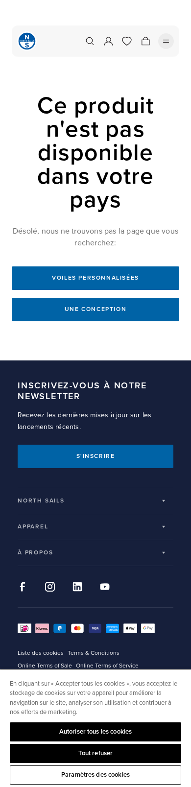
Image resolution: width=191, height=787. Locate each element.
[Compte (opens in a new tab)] (108, 41)
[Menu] (166, 41)
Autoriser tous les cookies (95, 732)
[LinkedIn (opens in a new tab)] (77, 587)
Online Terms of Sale (45, 665)
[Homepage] (27, 41)
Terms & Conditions (93, 653)
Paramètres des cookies (95, 775)
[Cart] (145, 41)
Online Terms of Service (107, 665)
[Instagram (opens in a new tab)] (50, 587)
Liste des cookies (41, 653)
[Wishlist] (127, 41)
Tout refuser (95, 753)
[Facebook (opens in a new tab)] (22, 587)
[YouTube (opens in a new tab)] (105, 587)
